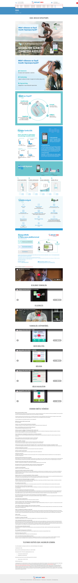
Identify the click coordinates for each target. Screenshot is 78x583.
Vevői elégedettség (55, 579)
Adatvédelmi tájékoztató (37, 579)
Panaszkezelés (49, 579)
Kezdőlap (16, 12)
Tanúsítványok (43, 579)
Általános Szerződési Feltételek (27, 579)
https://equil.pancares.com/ (29, 266)
